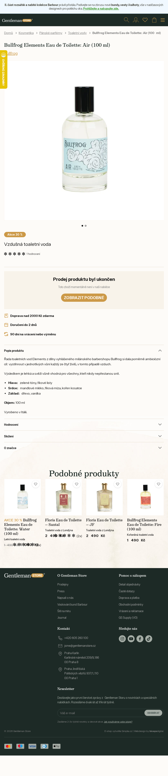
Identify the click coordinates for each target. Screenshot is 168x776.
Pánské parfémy (50, 33)
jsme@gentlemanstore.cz (80, 645)
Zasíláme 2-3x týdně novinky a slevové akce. (94, 721)
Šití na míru (64, 611)
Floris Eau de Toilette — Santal (63, 522)
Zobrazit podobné (84, 297)
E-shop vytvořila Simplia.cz (118, 731)
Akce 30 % (15, 234)
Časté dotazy (127, 591)
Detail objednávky (129, 584)
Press (61, 591)
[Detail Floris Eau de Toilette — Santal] (63, 497)
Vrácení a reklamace (131, 611)
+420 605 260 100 (76, 638)
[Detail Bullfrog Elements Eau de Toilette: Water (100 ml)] (22, 497)
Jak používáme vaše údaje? (118, 721)
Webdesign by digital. (149, 731)
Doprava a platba (129, 597)
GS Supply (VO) (128, 617)
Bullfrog (11, 53)
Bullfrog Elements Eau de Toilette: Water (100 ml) (20, 527)
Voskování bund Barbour (72, 604)
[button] (82, 226)
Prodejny (62, 584)
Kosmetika (26, 33)
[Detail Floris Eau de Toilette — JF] (104, 497)
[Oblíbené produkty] (145, 20)
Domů (8, 33)
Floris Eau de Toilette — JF (104, 522)
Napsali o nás (65, 597)
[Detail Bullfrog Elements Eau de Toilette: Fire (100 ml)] (145, 497)
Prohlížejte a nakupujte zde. (101, 8)
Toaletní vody (77, 33)
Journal (61, 617)
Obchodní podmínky (131, 604)
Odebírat (153, 712)
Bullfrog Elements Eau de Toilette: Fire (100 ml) (144, 525)
